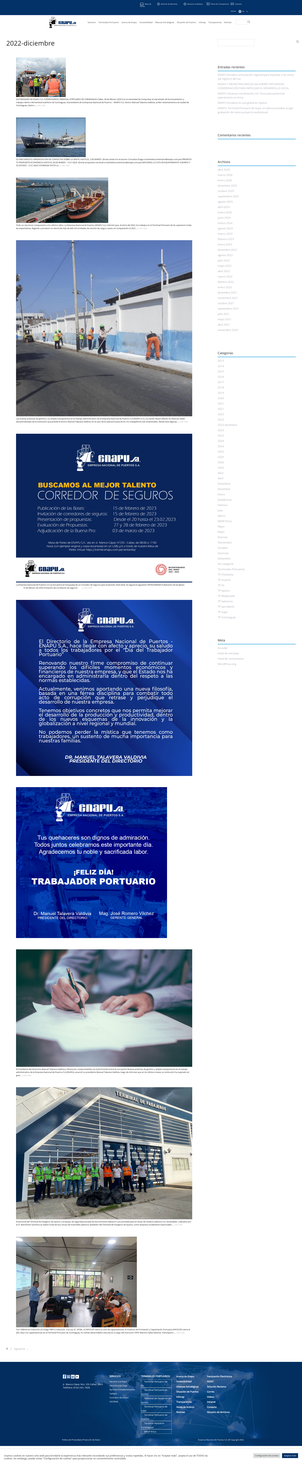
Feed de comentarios (231, 658)
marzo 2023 (225, 233)
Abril (220, 473)
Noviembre (225, 542)
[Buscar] (249, 21)
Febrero (223, 505)
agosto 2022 (225, 255)
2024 (221, 441)
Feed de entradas (228, 653)
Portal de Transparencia (220, 4)
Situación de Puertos (186, 22)
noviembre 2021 (228, 298)
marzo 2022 (225, 276)
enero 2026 (225, 180)
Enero (221, 494)
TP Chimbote (225, 574)
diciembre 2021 (227, 292)
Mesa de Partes (145, 5)
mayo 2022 (225, 266)
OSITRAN (113, 1401)
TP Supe (222, 612)
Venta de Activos (185, 1407)
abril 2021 (224, 324)
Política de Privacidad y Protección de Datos (81, 1439)
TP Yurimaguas (227, 617)
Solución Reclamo (216, 1386)
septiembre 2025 (228, 196)
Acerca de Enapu (129, 22)
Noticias (228, 22)
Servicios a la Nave (118, 1381)
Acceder (223, 648)
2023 (221, 430)
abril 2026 (224, 169)
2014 (221, 366)
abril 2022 (224, 271)
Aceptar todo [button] (290, 1455)
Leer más (41, 105)
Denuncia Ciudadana (195, 4)
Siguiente (21, 1349)
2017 (221, 382)
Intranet (211, 1401)
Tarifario (113, 1393)
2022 (221, 414)
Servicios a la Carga (118, 1385)
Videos (210, 1396)
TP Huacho (224, 580)
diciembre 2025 (227, 185)
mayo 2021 (225, 319)
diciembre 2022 (227, 250)
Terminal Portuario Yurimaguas (152, 1425)
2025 (221, 451)
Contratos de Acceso (119, 1397)
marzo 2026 (225, 175)
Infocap (202, 22)
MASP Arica (225, 521)
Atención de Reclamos (169, 4)
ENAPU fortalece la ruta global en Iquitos (242, 103)
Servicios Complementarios (122, 1389)
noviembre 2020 (228, 330)
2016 (221, 377)
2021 (221, 403)
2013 (221, 361)
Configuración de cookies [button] (267, 1455)
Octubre (223, 548)
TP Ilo (221, 585)
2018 (221, 387)
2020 (221, 398)
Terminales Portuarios (108, 22)
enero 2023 (225, 244)
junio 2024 (224, 217)
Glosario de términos (218, 1412)
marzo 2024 (225, 223)
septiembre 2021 (228, 308)
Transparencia (214, 22)
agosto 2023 (225, 228)
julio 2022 (224, 260)
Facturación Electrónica (219, 1376)
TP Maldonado (226, 596)
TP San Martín (226, 606)
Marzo (221, 516)
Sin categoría (225, 564)
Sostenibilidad (146, 22)
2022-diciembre (227, 425)
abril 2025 (224, 207)
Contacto (238, 4)
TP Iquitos (224, 590)
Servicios (92, 22)
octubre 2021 (226, 303)
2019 (221, 393)
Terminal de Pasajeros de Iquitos (156, 1400)
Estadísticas (225, 499)
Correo (210, 1391)
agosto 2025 (225, 201)
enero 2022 (225, 287)
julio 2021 (224, 314)
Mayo (221, 526)
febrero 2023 (226, 239)
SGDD (210, 1381)
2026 (221, 462)
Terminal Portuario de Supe (154, 1408)
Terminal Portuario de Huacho (154, 1416)
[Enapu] (63, 22)
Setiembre (224, 558)
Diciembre (224, 483)
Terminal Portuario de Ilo (154, 1383)
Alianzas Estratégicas (164, 22)
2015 (221, 371)
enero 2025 (225, 212)
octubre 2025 (226, 191)
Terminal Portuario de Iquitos (154, 1392)
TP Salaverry (225, 601)
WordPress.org (227, 664)
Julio (220, 510)
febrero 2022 (226, 282)
